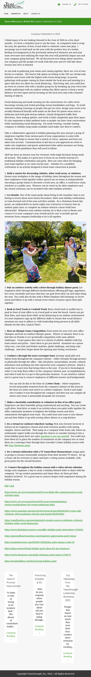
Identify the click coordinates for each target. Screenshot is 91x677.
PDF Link (9, 485)
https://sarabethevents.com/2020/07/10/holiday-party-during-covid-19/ (40, 542)
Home (6, 14)
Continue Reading (11, 636)
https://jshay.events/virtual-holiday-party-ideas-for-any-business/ (37, 548)
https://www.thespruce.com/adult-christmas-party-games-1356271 (38, 554)
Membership (15, 14)
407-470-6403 (83, 4)
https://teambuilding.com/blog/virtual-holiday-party (31, 561)
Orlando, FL (66, 4)
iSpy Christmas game (19, 445)
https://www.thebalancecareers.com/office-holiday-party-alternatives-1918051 (44, 529)
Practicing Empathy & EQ (40, 579)
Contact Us (35, 14)
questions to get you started (54, 436)
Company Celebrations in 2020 (45, 34)
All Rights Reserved (64, 673)
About (25, 14)
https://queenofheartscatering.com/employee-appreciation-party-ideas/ (40, 535)
